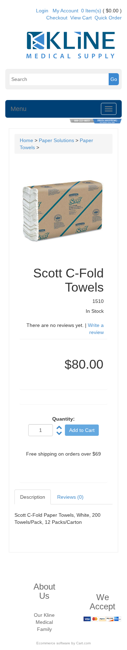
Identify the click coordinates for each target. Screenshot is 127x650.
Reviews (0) (70, 497)
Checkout (56, 18)
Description (32, 497)
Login (42, 10)
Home (26, 140)
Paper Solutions (56, 140)
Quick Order (108, 18)
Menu (18, 108)
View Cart (81, 18)
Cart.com (83, 643)
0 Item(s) (91, 10)
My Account (65, 10)
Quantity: (63, 419)
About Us (44, 591)
